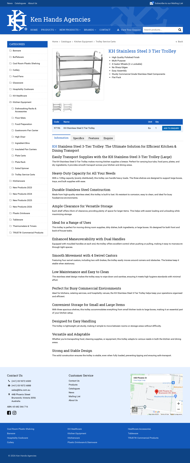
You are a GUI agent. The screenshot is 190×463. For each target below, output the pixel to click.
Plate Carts (20, 155)
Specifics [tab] (78, 138)
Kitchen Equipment (83, 41)
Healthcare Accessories (139, 429)
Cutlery (16, 70)
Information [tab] (61, 137)
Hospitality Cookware (23, 89)
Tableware (18, 219)
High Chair (20, 136)
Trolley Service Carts (106, 41)
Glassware (18, 82)
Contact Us (74, 380)
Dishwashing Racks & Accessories (25, 110)
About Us (32, 3)
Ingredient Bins (22, 143)
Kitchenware (19, 181)
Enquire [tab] (108, 138)
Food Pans (18, 76)
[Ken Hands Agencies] (17, 20)
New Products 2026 (22, 206)
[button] (180, 29)
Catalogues (20, 3)
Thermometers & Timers (24, 226)
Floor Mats (20, 118)
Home (34, 29)
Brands (89, 29)
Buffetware (18, 57)
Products (47, 29)
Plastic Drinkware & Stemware (82, 442)
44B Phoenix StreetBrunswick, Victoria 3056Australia (24, 397)
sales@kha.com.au (21, 390)
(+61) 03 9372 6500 (21, 381)
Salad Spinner (22, 168)
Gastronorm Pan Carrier (26, 130)
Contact (104, 29)
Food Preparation (23, 124)
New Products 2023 (22, 187)
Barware (17, 50)
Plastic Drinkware (21, 213)
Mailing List (74, 396)
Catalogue (66, 41)
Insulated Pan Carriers (26, 149)
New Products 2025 (22, 200)
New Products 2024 (22, 194)
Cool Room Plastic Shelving (26, 63)
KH (54, 146)
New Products (69, 29)
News (10, 3)
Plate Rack (20, 162)
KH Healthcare (20, 95)
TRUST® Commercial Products (28, 232)
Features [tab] (94, 138)
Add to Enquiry (172, 128)
